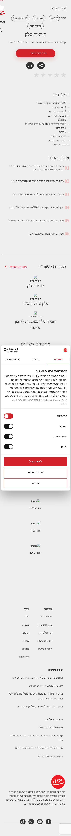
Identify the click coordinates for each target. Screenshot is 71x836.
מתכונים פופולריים (54, 719)
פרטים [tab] (35, 359)
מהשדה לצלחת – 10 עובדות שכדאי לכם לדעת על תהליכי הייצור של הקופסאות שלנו (36, 696)
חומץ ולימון (24, 656)
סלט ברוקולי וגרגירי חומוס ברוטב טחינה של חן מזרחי (39, 748)
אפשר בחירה (35, 472)
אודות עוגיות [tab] (12, 359)
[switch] (9, 426)
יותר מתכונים (58, 8)
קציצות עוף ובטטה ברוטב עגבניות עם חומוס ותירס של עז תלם (36, 738)
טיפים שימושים (55, 669)
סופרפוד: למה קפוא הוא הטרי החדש (46, 685)
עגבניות (25, 624)
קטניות (26, 640)
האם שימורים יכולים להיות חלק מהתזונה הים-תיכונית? (37, 677)
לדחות (35, 483)
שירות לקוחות (45, 632)
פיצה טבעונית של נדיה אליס (50, 756)
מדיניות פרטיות (45, 624)
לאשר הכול (35, 461)
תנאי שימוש (46, 616)
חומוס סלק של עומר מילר (51, 727)
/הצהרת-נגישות (45, 640)
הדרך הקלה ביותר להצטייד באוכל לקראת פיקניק (40, 706)
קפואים (25, 648)
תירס (26, 616)
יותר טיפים (60, 18)
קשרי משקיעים (44, 648)
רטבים (26, 632)
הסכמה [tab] (58, 359)
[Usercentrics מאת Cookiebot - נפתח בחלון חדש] (18, 350)
